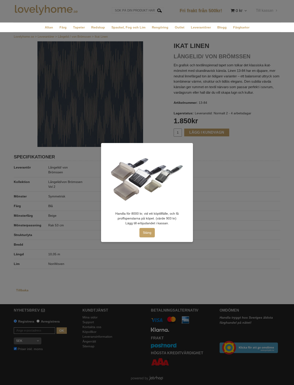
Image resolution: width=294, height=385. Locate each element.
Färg (63, 27)
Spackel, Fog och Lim (128, 27)
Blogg (222, 27)
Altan (49, 27)
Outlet (179, 27)
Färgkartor (241, 27)
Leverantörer (201, 27)
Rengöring (160, 27)
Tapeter (79, 27)
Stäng (147, 232)
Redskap (98, 27)
